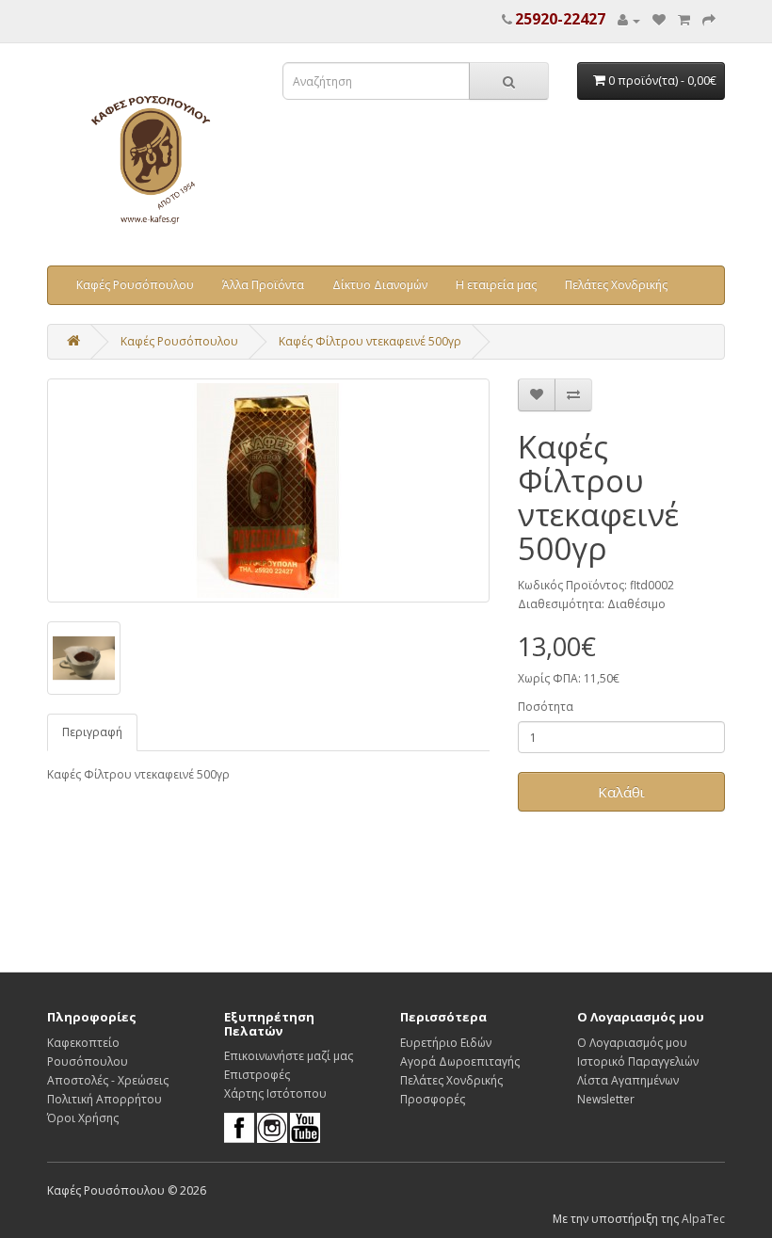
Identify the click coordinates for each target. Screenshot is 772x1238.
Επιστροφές (257, 1075)
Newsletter (606, 1099)
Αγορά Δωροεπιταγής (460, 1061)
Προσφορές (432, 1099)
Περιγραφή (92, 732)
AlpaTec (703, 1219)
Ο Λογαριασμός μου (632, 1043)
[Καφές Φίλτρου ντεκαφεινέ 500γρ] (268, 490)
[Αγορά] (709, 20)
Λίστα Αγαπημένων (628, 1080)
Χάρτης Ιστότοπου (275, 1093)
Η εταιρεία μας (496, 285)
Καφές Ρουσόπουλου (135, 285)
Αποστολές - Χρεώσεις (108, 1080)
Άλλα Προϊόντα (263, 285)
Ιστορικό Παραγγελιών (638, 1061)
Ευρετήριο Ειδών (445, 1043)
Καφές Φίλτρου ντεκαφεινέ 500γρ (370, 341)
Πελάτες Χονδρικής (616, 285)
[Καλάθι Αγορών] (684, 20)
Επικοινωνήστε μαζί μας (288, 1056)
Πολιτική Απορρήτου (104, 1099)
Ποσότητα (545, 707)
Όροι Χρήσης (83, 1118)
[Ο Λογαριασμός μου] (629, 20)
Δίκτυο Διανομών (379, 285)
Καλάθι (621, 791)
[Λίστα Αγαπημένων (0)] (659, 20)
